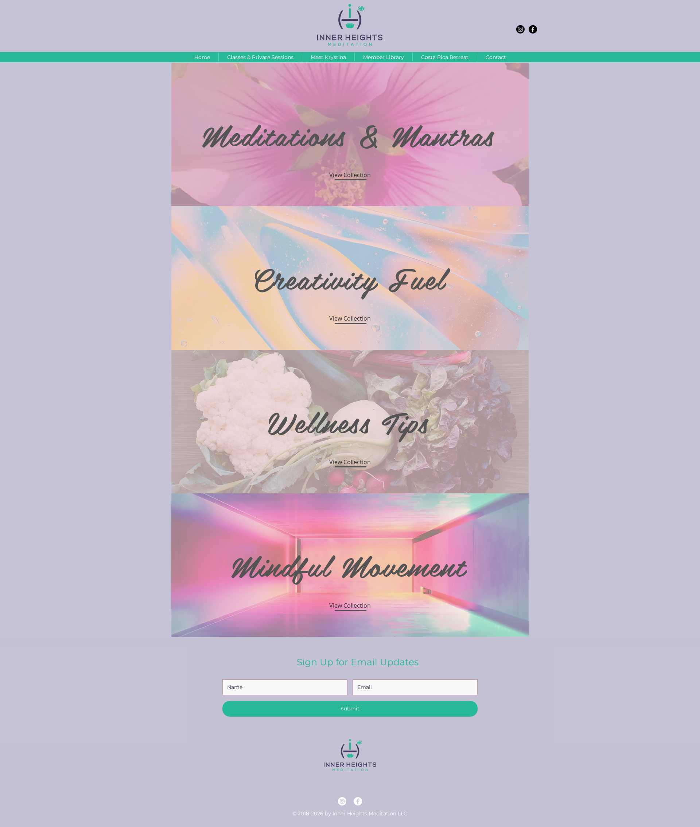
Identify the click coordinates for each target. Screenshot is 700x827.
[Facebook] (533, 29)
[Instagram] (520, 29)
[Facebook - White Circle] (358, 801)
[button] (350, 318)
